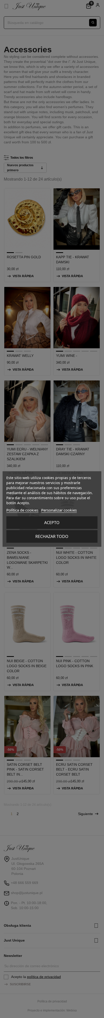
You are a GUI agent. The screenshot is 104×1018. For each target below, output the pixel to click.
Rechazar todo (51, 536)
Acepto (52, 522)
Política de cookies (22, 510)
